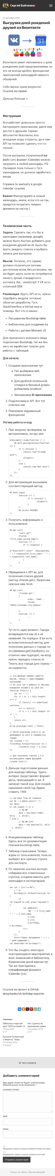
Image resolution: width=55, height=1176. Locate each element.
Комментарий (11, 1090)
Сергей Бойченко (22, 5)
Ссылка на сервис (15, 91)
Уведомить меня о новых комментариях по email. (27, 1149)
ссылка (20, 188)
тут (41, 365)
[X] (27, 1009)
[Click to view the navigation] (50, 6)
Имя (5, 1116)
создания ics (39, 324)
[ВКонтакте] (19, 1009)
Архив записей (37, 1172)
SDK (19, 286)
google (37, 236)
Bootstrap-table (36, 318)
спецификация (18, 969)
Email (6, 1129)
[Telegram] (39, 1009)
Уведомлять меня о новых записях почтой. (24, 1154)
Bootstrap (26, 342)
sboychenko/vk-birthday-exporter (23, 993)
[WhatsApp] (35, 1009)
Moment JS (38, 330)
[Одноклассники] (23, 1009)
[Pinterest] (31, 1009)
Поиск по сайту (18, 1172)
